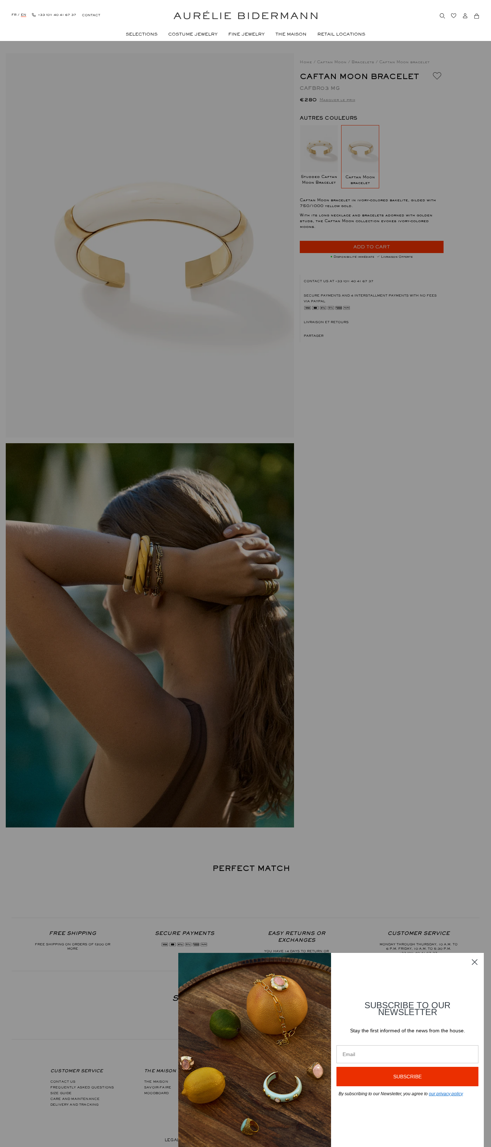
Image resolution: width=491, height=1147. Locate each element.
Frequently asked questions (82, 1087)
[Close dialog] (474, 962)
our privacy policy (446, 1093)
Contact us (63, 1081)
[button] (372, 336)
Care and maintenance (75, 1099)
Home (306, 62)
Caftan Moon (332, 62)
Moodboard (156, 1093)
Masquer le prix (337, 99)
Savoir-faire (157, 1087)
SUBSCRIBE (407, 1076)
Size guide (61, 1093)
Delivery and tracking (74, 1104)
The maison (156, 1081)
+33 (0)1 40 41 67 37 (354, 281)
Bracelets (364, 62)
